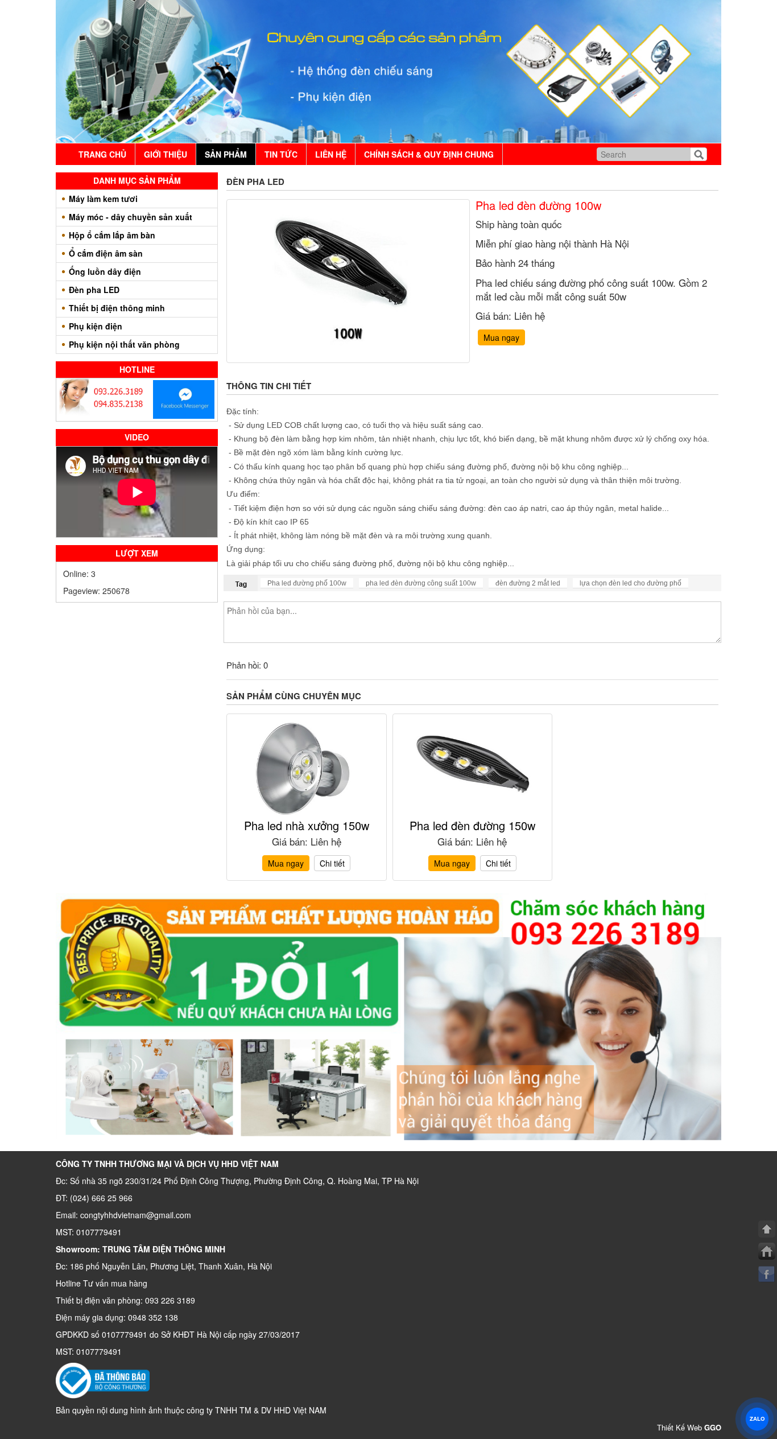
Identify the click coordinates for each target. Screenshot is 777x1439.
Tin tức (280, 154)
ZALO (757, 1418)
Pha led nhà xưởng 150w (306, 825)
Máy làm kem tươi (103, 198)
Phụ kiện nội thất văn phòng (124, 344)
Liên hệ (330, 154)
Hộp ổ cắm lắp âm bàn (112, 235)
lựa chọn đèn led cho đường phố (630, 583)
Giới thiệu (165, 154)
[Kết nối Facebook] (766, 1274)
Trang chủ (102, 154)
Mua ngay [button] (501, 337)
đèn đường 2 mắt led (527, 583)
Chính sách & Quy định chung (429, 154)
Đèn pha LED (94, 289)
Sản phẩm (226, 154)
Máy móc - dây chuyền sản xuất (130, 216)
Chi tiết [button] (332, 863)
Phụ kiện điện (95, 326)
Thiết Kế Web (689, 1427)
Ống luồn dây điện (105, 271)
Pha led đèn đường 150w (472, 825)
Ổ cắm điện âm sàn (106, 253)
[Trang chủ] (766, 1251)
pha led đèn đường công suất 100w (421, 583)
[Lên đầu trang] (766, 1229)
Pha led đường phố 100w (306, 583)
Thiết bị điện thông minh (117, 308)
